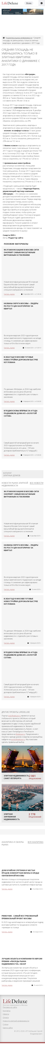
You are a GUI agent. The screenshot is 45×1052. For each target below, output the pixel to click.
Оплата (6, 1017)
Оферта (6, 1014)
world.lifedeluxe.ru (18, 739)
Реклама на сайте (10, 1007)
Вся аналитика (35, 842)
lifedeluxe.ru (20, 734)
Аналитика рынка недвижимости (19, 38)
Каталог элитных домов (11, 474)
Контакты (6, 1010)
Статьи (5, 1024)
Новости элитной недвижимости (16, 1021)
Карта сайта (8, 1028)
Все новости (36, 483)
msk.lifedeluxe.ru (14, 716)
